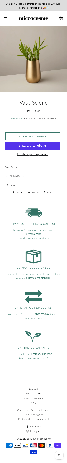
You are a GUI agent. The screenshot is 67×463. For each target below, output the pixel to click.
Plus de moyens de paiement (32, 154)
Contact (33, 388)
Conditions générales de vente (33, 410)
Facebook (35, 426)
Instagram (35, 431)
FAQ (33, 402)
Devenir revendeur (33, 397)
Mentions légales (33, 414)
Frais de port (17, 118)
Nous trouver (33, 393)
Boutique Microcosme (38, 438)
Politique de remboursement (33, 419)
